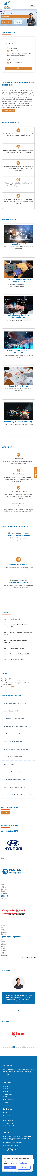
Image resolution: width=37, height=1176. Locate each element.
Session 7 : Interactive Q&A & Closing (14, 660)
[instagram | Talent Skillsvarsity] (4, 1149)
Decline (24, 1167)
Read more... (23, 1163)
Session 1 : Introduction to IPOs (13, 619)
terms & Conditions (11, 1126)
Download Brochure (8, 111)
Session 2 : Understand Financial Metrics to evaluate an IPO (16, 626)
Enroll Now (18, 68)
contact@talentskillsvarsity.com (14, 1142)
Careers (7, 1115)
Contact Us (8, 1094)
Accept (10, 1167)
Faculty (7, 1118)
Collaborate (8, 1097)
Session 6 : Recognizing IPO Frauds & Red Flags (17, 654)
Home (7, 1086)
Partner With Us (10, 1120)
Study (6, 1089)
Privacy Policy (9, 1123)
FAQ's (6, 1113)
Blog (6, 1102)
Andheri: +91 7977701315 (11, 1145)
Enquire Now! (6, 22)
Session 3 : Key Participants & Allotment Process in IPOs (18, 633)
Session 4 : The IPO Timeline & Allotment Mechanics (15, 641)
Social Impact (9, 1099)
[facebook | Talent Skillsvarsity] (8, 1149)
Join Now (18, 22)
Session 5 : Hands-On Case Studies (14, 648)
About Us (8, 1091)
